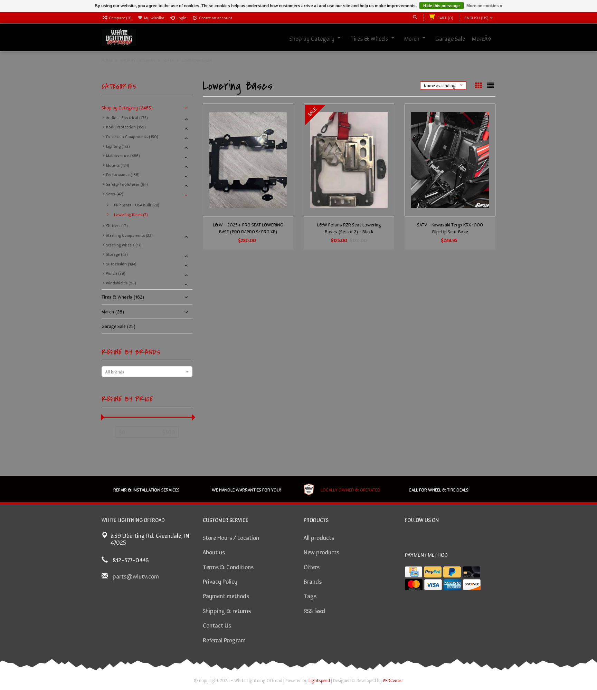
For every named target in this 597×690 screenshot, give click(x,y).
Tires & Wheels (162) (123, 296)
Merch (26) (113, 311)
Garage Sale (458, 37)
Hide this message (441, 5)
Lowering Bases (197, 60)
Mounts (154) (117, 165)
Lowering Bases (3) (131, 214)
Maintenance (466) (123, 155)
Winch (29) (115, 273)
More (486, 37)
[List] (490, 85)
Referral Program (224, 639)
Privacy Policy (220, 580)
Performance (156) (123, 174)
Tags (310, 595)
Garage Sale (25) (118, 325)
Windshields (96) (121, 283)
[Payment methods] (413, 571)
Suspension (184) (121, 264)
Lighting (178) (118, 146)
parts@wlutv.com (136, 575)
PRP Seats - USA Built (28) (136, 205)
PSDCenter (393, 680)
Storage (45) (117, 254)
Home (107, 60)
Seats (168, 60)
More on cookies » (484, 5)
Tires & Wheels (377, 37)
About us (214, 551)
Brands (313, 580)
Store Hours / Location (231, 537)
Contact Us (217, 624)
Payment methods (226, 595)
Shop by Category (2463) (127, 107)
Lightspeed (319, 680)
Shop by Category (319, 37)
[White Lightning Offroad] (119, 36)
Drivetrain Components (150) (132, 136)
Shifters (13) (117, 225)
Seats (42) (114, 194)
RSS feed (314, 610)
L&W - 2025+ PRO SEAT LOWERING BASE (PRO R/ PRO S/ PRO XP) (248, 228)
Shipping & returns (227, 610)
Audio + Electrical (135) (127, 117)
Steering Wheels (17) (124, 245)
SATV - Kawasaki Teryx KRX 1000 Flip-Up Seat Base (450, 228)
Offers (312, 566)
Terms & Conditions (228, 566)
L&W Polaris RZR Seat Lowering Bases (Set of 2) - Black (349, 228)
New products (321, 551)
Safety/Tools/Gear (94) (127, 184)
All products (319, 537)
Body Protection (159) (126, 127)
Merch (419, 37)
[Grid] (479, 85)
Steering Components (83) (129, 235)
